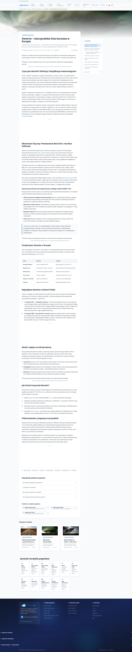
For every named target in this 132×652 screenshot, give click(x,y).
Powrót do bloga (24, 1)
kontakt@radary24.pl (27, 621)
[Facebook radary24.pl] (22, 617)
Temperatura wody (86, 5)
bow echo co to (35, 470)
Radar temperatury (60, 5)
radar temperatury (67, 178)
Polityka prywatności (97, 615)
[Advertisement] (50, 130)
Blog (104, 5)
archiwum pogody (27, 116)
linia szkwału (42, 470)
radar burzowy (40, 254)
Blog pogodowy (96, 605)
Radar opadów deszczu (49, 608)
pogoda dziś (31, 398)
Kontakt (94, 610)
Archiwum (96, 5)
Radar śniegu (50, 5)
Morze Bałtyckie (71, 608)
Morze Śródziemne (72, 610)
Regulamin (95, 613)
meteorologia (73, 470)
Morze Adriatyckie (72, 613)
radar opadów (41, 153)
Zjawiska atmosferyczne (37, 9)
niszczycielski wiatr (49, 470)
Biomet (77, 5)
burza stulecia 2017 (66, 470)
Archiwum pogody (48, 618)
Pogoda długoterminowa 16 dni (51, 615)
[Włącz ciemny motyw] (107, 5)
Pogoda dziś (69, 5)
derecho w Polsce (27, 470)
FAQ (93, 618)
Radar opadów (42, 5)
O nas (94, 608)
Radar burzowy (33, 5)
